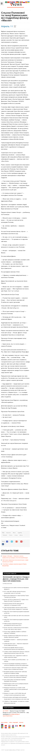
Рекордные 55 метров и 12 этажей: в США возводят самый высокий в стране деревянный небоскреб (16, 689)
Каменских (8, 532)
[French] (17, 725)
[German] (20, 725)
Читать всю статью (8, 583)
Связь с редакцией (13, 722)
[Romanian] (2, 727)
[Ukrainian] (13, 727)
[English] (13, 725)
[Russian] (2, 724)
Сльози (10, 535)
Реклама (21, 722)
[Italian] (24, 725)
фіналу (21, 535)
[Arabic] (2, 725)
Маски (14, 532)
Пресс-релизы (4, 722)
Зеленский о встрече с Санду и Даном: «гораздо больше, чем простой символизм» (16, 579)
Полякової (5, 535)
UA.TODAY (6, 711)
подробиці (20, 532)
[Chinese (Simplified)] (6, 725)
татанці (16, 535)
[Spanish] (9, 727)
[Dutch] (9, 725)
